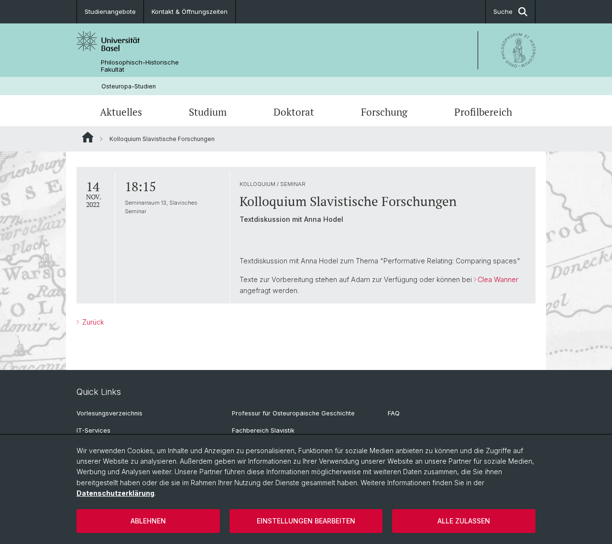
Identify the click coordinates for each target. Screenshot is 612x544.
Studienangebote (110, 11)
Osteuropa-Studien (128, 86)
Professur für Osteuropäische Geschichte (293, 413)
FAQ (394, 413)
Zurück (92, 322)
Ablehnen (148, 521)
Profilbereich (483, 112)
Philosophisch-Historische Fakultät (140, 66)
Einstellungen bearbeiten (306, 521)
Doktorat (293, 112)
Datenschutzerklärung (115, 493)
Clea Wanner (498, 279)
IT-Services (93, 430)
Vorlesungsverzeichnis (109, 413)
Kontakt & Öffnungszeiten (190, 11)
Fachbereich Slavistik (263, 430)
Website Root (87, 137)
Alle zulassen (463, 521)
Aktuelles (121, 112)
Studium (208, 112)
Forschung (384, 112)
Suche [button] (503, 11)
